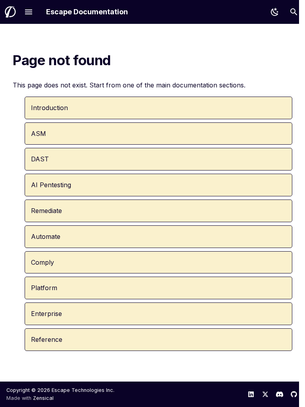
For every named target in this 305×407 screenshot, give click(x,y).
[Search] (294, 12)
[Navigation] (29, 12)
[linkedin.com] (251, 394)
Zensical (43, 398)
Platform (44, 288)
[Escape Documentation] (10, 11)
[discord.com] (279, 394)
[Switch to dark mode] (275, 12)
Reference (46, 339)
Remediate (46, 211)
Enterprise (46, 314)
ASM (38, 134)
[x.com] (265, 394)
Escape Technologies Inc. (83, 390)
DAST (40, 159)
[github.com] (294, 394)
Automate (45, 236)
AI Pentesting (51, 185)
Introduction (49, 108)
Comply (42, 262)
